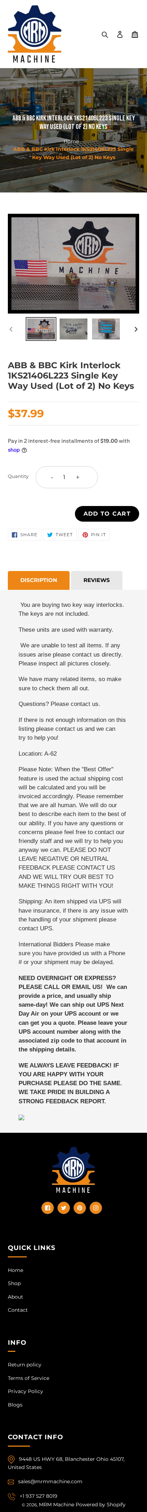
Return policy (24, 1364)
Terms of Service (28, 1378)
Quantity (18, 476)
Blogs (15, 1405)
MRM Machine (56, 1504)
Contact (18, 1310)
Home (71, 141)
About (15, 1297)
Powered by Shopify (101, 1504)
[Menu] (134, 34)
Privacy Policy (25, 1391)
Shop (14, 1283)
